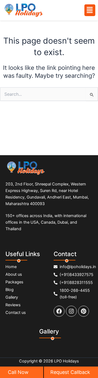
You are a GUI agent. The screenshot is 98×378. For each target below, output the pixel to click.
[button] (89, 10)
